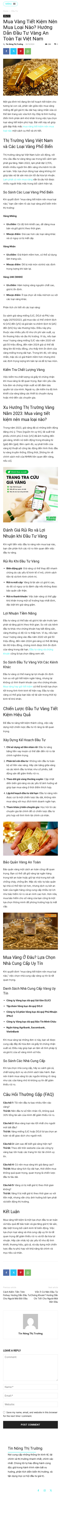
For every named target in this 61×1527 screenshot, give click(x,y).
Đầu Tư (14, 11)
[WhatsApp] (28, 51)
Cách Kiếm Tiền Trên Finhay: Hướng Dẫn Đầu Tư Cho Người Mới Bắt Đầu (16, 1295)
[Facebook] (6, 51)
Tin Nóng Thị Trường (14, 44)
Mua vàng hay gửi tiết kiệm (18, 686)
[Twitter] (13, 51)
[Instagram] (44, 1490)
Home (5, 11)
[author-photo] (30, 1329)
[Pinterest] (21, 51)
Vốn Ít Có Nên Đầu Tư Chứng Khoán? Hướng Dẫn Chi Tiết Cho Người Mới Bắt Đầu (44, 1296)
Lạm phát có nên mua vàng (18, 179)
